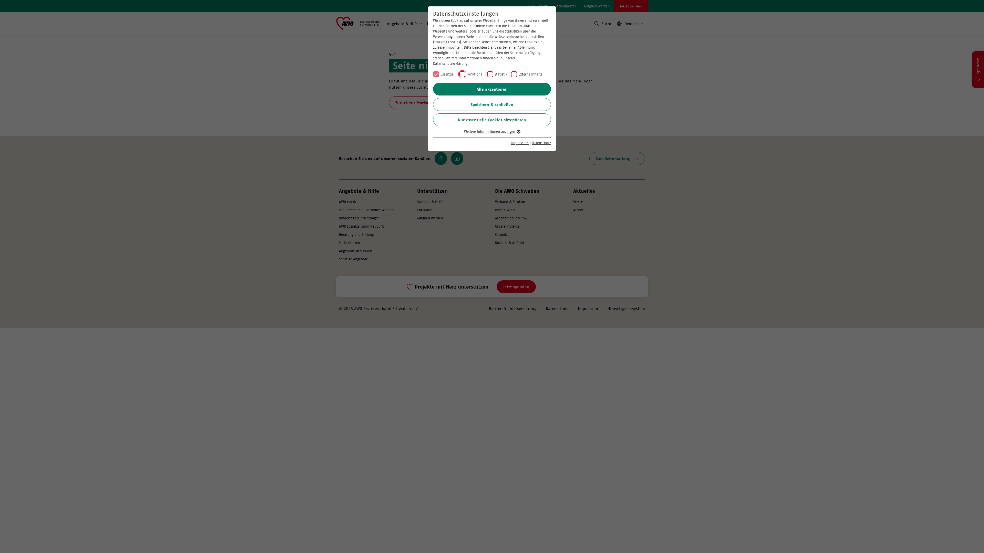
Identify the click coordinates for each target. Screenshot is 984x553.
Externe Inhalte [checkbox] (530, 74)
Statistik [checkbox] (501, 74)
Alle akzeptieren (492, 89)
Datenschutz (541, 143)
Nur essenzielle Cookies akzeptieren (492, 120)
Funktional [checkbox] (475, 74)
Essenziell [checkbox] (448, 74)
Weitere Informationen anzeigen (490, 132)
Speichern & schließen (492, 104)
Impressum (520, 143)
